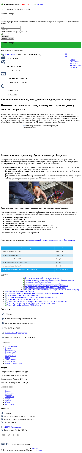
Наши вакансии (75, 65)
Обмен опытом (10, 360)
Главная (72, 60)
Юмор (7, 402)
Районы (35, 448)
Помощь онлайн (11, 352)
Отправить (5, 36)
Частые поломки (11, 346)
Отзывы (40, 4)
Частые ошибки (11, 361)
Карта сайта (9, 404)
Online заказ (9, 397)
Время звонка (6, 32)
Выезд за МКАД (11, 356)
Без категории (37, 450)
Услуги (7, 358)
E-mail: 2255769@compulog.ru (16, 333)
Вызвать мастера (7, 38)
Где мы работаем (11, 354)
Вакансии (8, 395)
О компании (74, 62)
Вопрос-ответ (10, 350)
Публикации (9, 400)
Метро (7, 399)
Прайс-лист (74, 63)
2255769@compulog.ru (12, 427)
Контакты (73, 67)
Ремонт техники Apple (13, 363)
